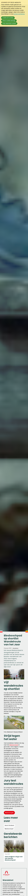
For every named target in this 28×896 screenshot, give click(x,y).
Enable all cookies (7, 18)
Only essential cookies (9, 23)
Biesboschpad (13, 745)
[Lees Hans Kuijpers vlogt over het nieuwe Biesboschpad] (14, 851)
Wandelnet (15, 648)
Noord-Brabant (9, 825)
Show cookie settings (8, 21)
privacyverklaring (19, 14)
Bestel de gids (9, 813)
